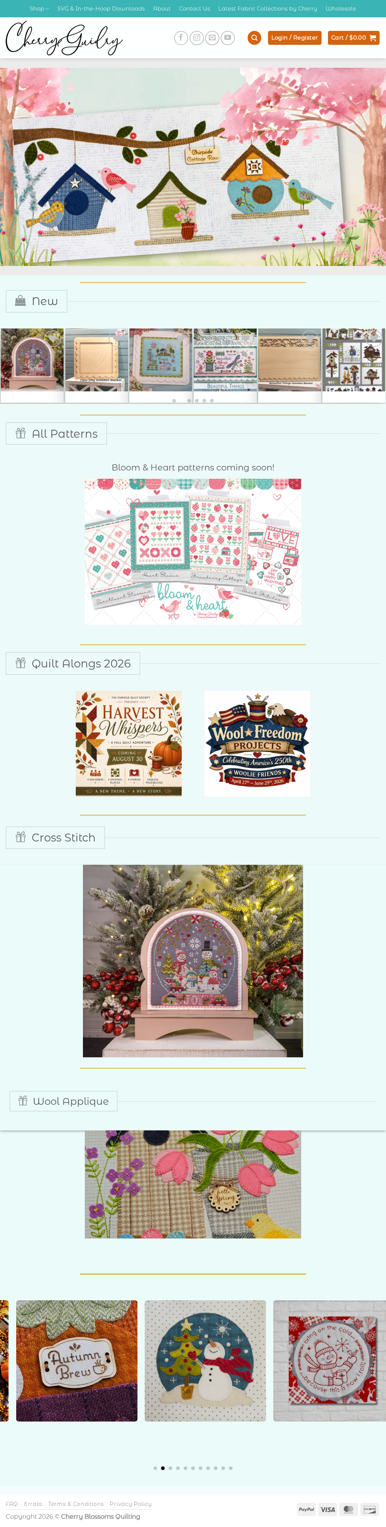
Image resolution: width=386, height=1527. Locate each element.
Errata (33, 1504)
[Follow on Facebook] (181, 38)
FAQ (12, 1504)
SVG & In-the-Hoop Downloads (101, 8)
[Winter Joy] (289, 359)
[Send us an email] (212, 38)
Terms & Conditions (76, 1504)
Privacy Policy (131, 1504)
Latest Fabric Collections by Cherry (267, 8)
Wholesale (341, 8)
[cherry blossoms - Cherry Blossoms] (64, 38)
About (162, 8)
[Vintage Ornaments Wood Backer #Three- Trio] (160, 359)
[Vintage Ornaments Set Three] (225, 359)
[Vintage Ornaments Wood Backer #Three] (96, 359)
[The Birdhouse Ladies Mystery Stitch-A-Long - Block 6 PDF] (32, 359)
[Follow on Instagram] (197, 38)
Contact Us (194, 8)
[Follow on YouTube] (228, 38)
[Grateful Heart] (351, 359)
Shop (37, 8)
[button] (254, 38)
